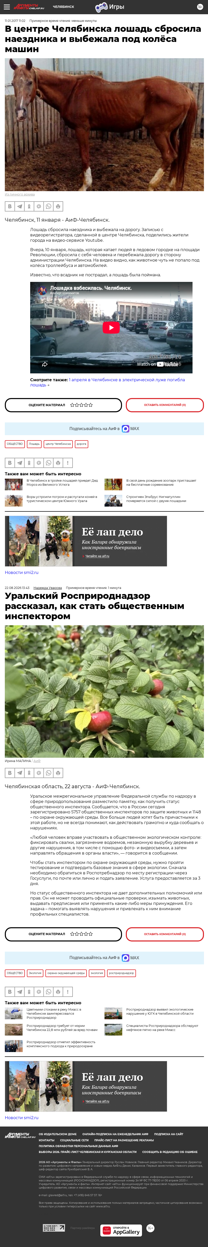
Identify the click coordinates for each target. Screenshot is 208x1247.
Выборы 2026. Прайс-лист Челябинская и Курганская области (87, 1152)
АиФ (37, 761)
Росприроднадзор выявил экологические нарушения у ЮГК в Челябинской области (160, 1011)
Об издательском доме (58, 1134)
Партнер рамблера (83, 1227)
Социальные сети (74, 1140)
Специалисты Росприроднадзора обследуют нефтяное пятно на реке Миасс (162, 1028)
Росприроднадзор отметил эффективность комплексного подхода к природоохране (61, 1044)
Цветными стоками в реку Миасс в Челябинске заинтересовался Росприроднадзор (54, 1014)
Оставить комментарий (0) (165, 405)
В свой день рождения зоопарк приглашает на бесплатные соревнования (161, 482)
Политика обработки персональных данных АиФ (78, 1146)
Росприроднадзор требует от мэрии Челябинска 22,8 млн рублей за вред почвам (62, 1028)
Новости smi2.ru (22, 572)
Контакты (46, 1140)
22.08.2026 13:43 (17, 588)
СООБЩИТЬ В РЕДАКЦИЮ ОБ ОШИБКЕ (170, 1152)
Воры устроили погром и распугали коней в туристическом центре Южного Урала (62, 499)
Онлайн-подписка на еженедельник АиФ (115, 1134)
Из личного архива (20, 194)
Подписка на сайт (168, 1134)
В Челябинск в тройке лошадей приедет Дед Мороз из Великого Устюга (62, 482)
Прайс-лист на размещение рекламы (124, 1140)
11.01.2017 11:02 (15, 21)
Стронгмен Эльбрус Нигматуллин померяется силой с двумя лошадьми (156, 499)
